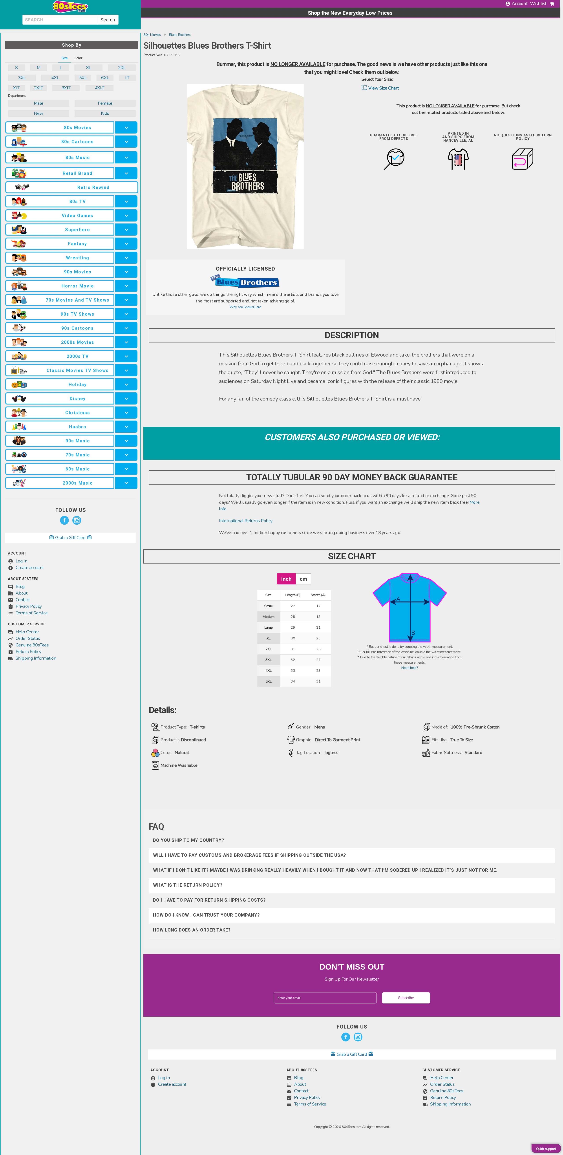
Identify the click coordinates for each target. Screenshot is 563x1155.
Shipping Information (36, 658)
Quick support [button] (546, 1148)
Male (38, 103)
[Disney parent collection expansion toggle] (126, 398)
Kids (105, 113)
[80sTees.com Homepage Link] (70, 12)
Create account (30, 568)
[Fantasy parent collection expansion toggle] (126, 244)
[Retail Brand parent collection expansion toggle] (126, 173)
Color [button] (78, 58)
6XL (105, 78)
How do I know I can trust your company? (206, 915)
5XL (83, 78)
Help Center (27, 632)
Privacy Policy (29, 606)
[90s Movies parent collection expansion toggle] (126, 272)
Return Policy (28, 652)
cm (303, 579)
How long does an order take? (192, 930)
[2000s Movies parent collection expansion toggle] (126, 342)
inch (286, 579)
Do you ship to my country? (188, 840)
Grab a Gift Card (70, 538)
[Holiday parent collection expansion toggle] (126, 384)
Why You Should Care (245, 307)
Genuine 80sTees (32, 645)
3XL (22, 78)
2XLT (38, 88)
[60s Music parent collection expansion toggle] (126, 469)
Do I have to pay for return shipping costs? (209, 900)
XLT (16, 88)
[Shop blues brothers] (245, 288)
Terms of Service (32, 613)
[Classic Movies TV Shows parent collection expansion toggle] (126, 370)
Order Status (28, 638)
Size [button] (65, 58)
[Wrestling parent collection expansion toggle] (126, 258)
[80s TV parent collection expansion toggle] (126, 201)
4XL (55, 78)
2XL (122, 68)
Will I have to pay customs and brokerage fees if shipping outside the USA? (249, 855)
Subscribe (406, 998)
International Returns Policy (245, 521)
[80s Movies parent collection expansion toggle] (126, 127)
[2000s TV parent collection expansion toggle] (126, 356)
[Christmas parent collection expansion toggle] (126, 412)
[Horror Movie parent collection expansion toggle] (126, 286)
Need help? (409, 667)
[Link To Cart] (551, 3)
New (38, 113)
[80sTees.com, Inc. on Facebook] (64, 520)
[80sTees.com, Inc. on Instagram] (76, 520)
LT (127, 78)
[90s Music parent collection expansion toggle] (126, 441)
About (21, 593)
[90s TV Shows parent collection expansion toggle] (126, 314)
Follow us (70, 510)
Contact (23, 600)
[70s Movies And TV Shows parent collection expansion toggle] (126, 300)
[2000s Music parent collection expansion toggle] (126, 483)
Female (105, 103)
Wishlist (538, 4)
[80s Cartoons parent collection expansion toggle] (126, 141)
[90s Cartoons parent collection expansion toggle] (126, 328)
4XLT (99, 88)
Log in (21, 561)
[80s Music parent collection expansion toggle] (126, 157)
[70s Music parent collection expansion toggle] (126, 455)
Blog (20, 586)
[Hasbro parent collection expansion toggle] (126, 427)
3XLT (66, 88)
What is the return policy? (188, 885)
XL (88, 68)
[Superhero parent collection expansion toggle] (126, 229)
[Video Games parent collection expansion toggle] (126, 215)
